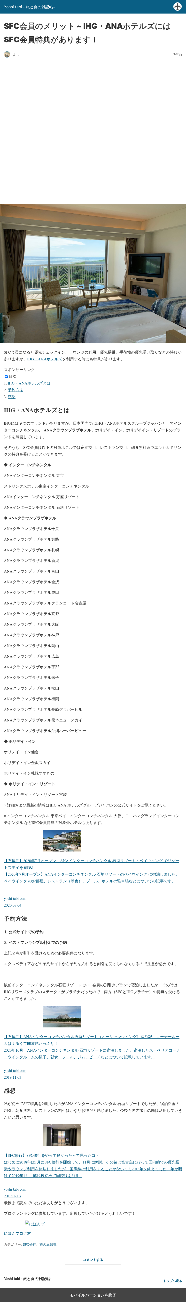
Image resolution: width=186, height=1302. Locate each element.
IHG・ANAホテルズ (44, 358)
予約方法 (15, 389)
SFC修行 (29, 1244)
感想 (12, 396)
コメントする (93, 1260)
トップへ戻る (172, 1281)
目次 (12, 376)
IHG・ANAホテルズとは (29, 383)
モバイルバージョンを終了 (93, 1295)
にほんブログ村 (17, 1233)
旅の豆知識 (47, 1244)
